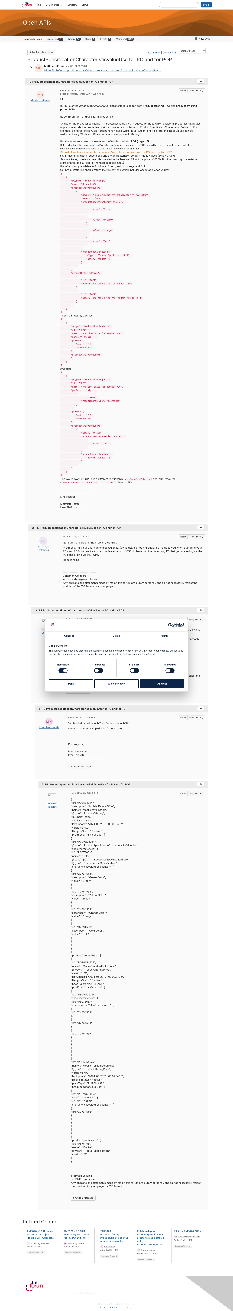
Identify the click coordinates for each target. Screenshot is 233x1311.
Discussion (54, 39)
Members (124, 39)
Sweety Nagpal (148, 1250)
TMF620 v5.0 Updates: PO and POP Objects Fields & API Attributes (40, 1234)
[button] (54, 4)
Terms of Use (171, 1296)
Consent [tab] (69, 635)
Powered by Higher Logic (116, 1307)
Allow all (162, 683)
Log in (206, 4)
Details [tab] (116, 635)
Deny (71, 683)
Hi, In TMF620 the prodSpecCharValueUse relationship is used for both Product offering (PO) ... (102, 70)
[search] (162, 4)
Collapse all (169, 52)
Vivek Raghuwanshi (40, 1243)
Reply (183, 90)
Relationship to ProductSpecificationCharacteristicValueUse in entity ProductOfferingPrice (151, 1238)
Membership (124, 1293)
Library (74, 39)
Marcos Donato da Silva (189, 1236)
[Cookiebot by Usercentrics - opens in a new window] (170, 625)
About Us (168, 1293)
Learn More (124, 1296)
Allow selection (116, 683)
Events (105, 39)
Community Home (33, 39)
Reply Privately (196, 90)
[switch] (98, 670)
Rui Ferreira (109, 1246)
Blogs (89, 39)
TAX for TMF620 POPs (187, 1231)
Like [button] (201, 81)
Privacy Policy (171, 1299)
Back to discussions (42, 52)
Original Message (81, 766)
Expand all (154, 52)
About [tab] (164, 635)
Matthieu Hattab (40, 100)
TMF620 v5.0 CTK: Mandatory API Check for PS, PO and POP (76, 1234)
